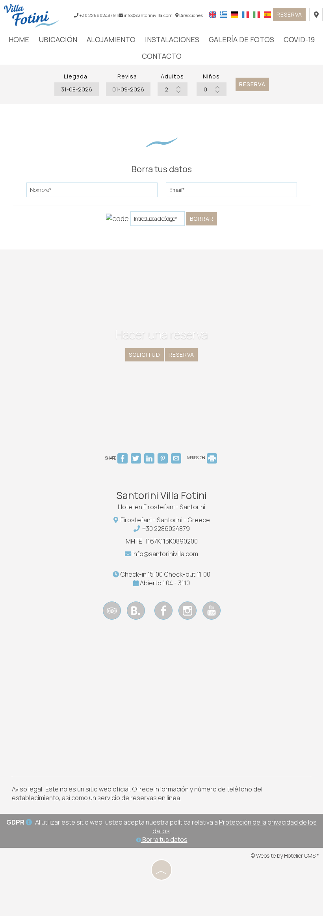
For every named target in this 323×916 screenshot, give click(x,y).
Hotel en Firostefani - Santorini (161, 507)
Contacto (162, 56)
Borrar (201, 218)
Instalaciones (172, 39)
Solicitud (144, 354)
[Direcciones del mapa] (316, 14)
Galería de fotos (241, 39)
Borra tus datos (164, 839)
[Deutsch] (234, 14)
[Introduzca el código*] (157, 220)
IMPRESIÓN (196, 457)
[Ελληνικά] (223, 14)
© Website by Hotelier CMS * (285, 855)
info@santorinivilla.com (148, 15)
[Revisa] (127, 89)
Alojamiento (111, 39)
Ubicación (58, 39)
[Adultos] (172, 89)
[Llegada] (75, 89)
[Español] (267, 14)
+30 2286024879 (166, 528)
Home (19, 39)
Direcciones (191, 15)
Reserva (289, 14)
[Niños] (211, 89)
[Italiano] (256, 14)
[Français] (245, 14)
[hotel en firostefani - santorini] (31, 15)
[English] (212, 14)
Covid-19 (299, 39)
